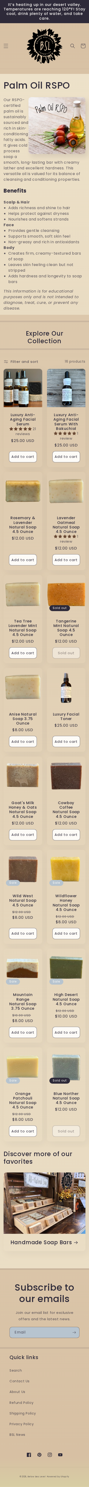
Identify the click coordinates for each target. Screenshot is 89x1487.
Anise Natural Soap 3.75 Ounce (23, 719)
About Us (17, 1391)
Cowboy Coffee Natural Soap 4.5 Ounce (66, 810)
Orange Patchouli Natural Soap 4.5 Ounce (22, 1100)
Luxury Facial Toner (66, 716)
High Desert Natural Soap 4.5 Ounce (66, 999)
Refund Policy (21, 1402)
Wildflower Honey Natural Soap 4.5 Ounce (66, 903)
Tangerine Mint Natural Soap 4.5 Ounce (66, 628)
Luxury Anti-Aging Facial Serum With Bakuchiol (66, 422)
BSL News (17, 1434)
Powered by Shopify (58, 1476)
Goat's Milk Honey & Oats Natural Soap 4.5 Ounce (23, 810)
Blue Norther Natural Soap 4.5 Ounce (66, 1098)
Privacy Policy (21, 1424)
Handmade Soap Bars (41, 1242)
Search (15, 1370)
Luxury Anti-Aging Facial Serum (23, 419)
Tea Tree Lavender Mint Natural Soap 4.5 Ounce (23, 628)
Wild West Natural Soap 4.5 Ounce (22, 900)
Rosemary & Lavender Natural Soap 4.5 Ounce (22, 525)
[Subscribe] (74, 1332)
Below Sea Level (37, 1476)
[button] (6, 46)
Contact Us (19, 1381)
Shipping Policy (22, 1413)
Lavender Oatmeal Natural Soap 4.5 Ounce (66, 525)
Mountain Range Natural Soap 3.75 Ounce (22, 1001)
